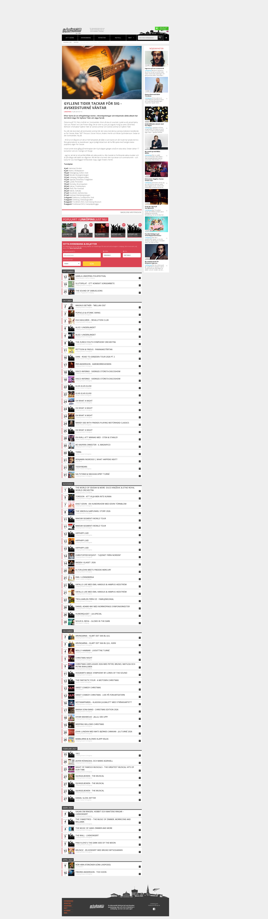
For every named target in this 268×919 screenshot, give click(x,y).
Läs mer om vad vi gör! (125, 909)
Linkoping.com (67, 42)
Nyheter (102, 38)
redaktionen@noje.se (154, 905)
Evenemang (86, 38)
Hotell (118, 38)
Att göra (70, 38)
